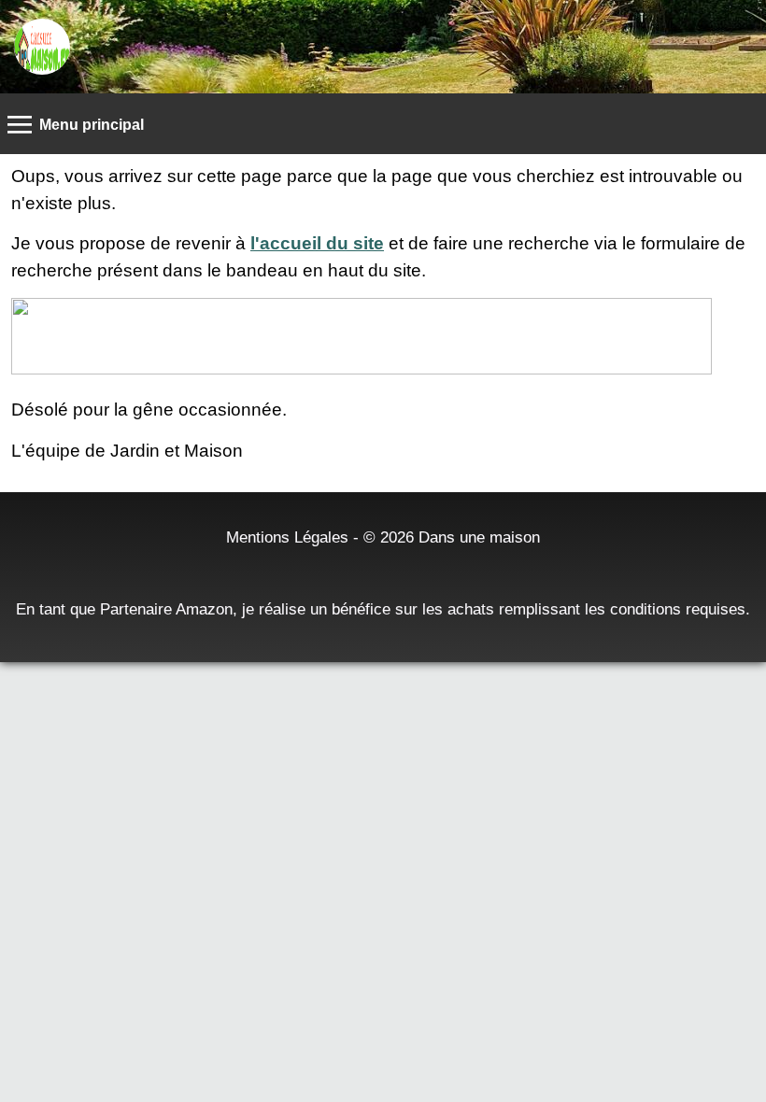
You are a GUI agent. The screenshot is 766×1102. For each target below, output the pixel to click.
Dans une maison (479, 537)
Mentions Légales (287, 537)
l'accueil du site (317, 243)
